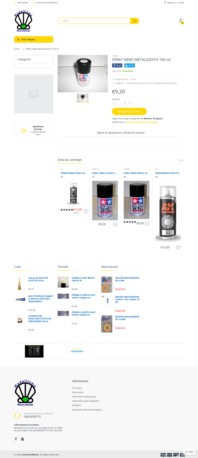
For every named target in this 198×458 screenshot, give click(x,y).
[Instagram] (22, 439)
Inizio (16, 48)
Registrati (171, 2)
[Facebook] (15, 439)
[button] (67, 209)
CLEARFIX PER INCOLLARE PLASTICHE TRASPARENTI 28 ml (39, 319)
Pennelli (63, 267)
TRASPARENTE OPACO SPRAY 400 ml (168, 173)
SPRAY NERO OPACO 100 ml (136, 173)
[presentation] (179, 160)
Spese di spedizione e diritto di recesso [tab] (121, 132)
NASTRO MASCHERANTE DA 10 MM (127, 318)
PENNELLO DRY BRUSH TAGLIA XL (83, 279)
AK (62, 169)
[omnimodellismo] (33, 21)
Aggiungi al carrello (131, 111)
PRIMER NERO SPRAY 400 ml (73, 173)
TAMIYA (115, 56)
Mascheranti (109, 267)
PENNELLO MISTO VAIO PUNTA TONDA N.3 (83, 296)
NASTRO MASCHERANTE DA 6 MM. (127, 279)
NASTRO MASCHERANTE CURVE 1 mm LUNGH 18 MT (127, 299)
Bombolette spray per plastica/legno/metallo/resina (152, 83)
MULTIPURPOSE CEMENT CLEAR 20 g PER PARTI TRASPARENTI (40, 299)
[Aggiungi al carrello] (86, 211)
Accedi (181, 2)
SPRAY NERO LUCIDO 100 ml (105, 173)
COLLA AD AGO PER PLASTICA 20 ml (38, 279)
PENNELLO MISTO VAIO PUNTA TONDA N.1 (83, 313)
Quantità (116, 99)
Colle (17, 267)
